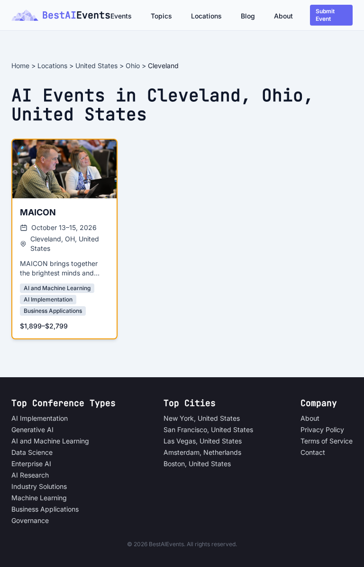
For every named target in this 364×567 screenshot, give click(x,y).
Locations (206, 16)
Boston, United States (197, 464)
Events (121, 16)
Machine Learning (39, 498)
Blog (248, 16)
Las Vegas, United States (203, 441)
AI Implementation (39, 418)
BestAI (75, 15)
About (283, 16)
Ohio (133, 66)
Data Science (32, 452)
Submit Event (325, 15)
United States (96, 66)
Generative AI (32, 429)
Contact (312, 452)
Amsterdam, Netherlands (202, 452)
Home (20, 66)
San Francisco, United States (208, 429)
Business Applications (45, 509)
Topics (161, 16)
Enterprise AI (31, 464)
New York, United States (202, 418)
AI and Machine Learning (50, 441)
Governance (30, 520)
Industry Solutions (39, 486)
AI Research (30, 475)
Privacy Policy (322, 429)
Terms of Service (326, 441)
